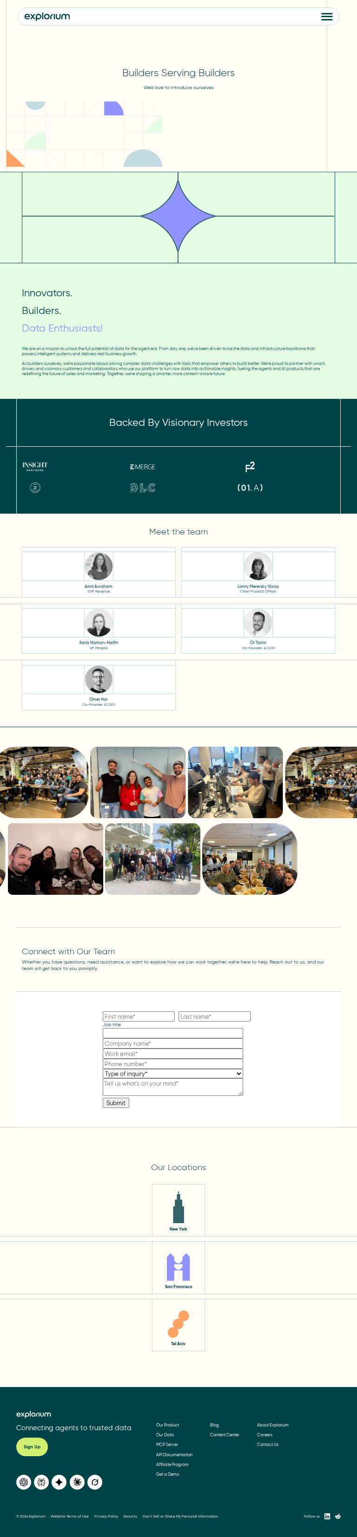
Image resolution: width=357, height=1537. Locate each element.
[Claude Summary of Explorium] (77, 1482)
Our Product (167, 1424)
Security (130, 1516)
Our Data (165, 1434)
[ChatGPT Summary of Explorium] (23, 1482)
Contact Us (267, 1444)
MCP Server (167, 1444)
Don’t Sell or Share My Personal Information (180, 1516)
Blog (214, 1424)
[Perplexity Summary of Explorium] (41, 1482)
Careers (264, 1434)
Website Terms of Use (70, 1516)
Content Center (224, 1434)
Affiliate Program (172, 1464)
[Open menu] (327, 16)
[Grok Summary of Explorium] (94, 1482)
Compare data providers (315, 1414)
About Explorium (273, 1424)
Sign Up (32, 1447)
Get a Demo (167, 1474)
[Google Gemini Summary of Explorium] (59, 1482)
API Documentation (174, 1454)
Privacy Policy (106, 1516)
